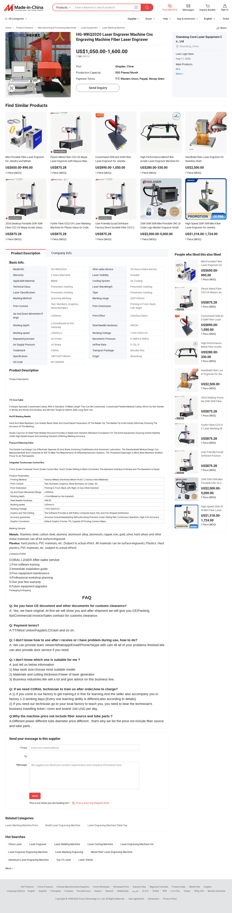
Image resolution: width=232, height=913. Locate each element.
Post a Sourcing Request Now (90, 803)
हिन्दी (165, 890)
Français (69, 890)
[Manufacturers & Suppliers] (23, 7)
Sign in (224, 9)
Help (165, 18)
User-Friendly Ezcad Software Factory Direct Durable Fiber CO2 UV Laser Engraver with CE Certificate (212, 453)
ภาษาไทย (175, 890)
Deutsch (109, 890)
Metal (54, 280)
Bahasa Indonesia (216, 890)
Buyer (149, 18)
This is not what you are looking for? (49, 803)
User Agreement (136, 898)
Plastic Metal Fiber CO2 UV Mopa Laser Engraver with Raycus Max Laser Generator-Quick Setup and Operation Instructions (212, 290)
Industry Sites (139, 886)
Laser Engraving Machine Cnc (137, 844)
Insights (208, 886)
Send (35, 796)
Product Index (178, 886)
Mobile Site (194, 886)
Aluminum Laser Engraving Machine (28, 859)
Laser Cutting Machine (100, 844)
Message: (21, 764)
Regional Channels (159, 886)
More (179, 73)
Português (56, 890)
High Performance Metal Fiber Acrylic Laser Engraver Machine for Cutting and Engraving (212, 345)
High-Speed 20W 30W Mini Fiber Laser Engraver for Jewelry (212, 508)
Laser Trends (85, 859)
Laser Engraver (37, 844)
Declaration (153, 898)
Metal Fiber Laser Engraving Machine (111, 852)
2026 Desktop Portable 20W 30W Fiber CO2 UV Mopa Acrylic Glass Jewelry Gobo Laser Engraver (212, 399)
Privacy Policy (170, 898)
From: (23, 747)
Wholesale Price (121, 886)
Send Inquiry (98, 88)
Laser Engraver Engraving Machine (27, 852)
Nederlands (123, 890)
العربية (135, 890)
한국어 (145, 890)
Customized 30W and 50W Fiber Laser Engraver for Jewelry (212, 317)
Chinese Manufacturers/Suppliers (73, 886)
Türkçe (187, 890)
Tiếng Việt (199, 890)
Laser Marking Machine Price (21, 825)
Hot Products (27, 886)
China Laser (15, 844)
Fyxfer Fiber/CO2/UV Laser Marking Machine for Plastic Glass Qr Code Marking (212, 426)
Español (43, 890)
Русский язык (83, 890)
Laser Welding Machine (67, 844)
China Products (45, 886)
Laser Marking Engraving (69, 852)
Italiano (98, 890)
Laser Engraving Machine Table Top (107, 825)
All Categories (16, 18)
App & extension (186, 18)
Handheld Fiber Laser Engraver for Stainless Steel (212, 372)
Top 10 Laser (63, 859)
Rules (226, 18)
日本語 (155, 890)
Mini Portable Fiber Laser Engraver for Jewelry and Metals (212, 263)
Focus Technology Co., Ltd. (92, 898)
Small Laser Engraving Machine (62, 825)
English (31, 890)
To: (25, 756)
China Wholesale (101, 886)
